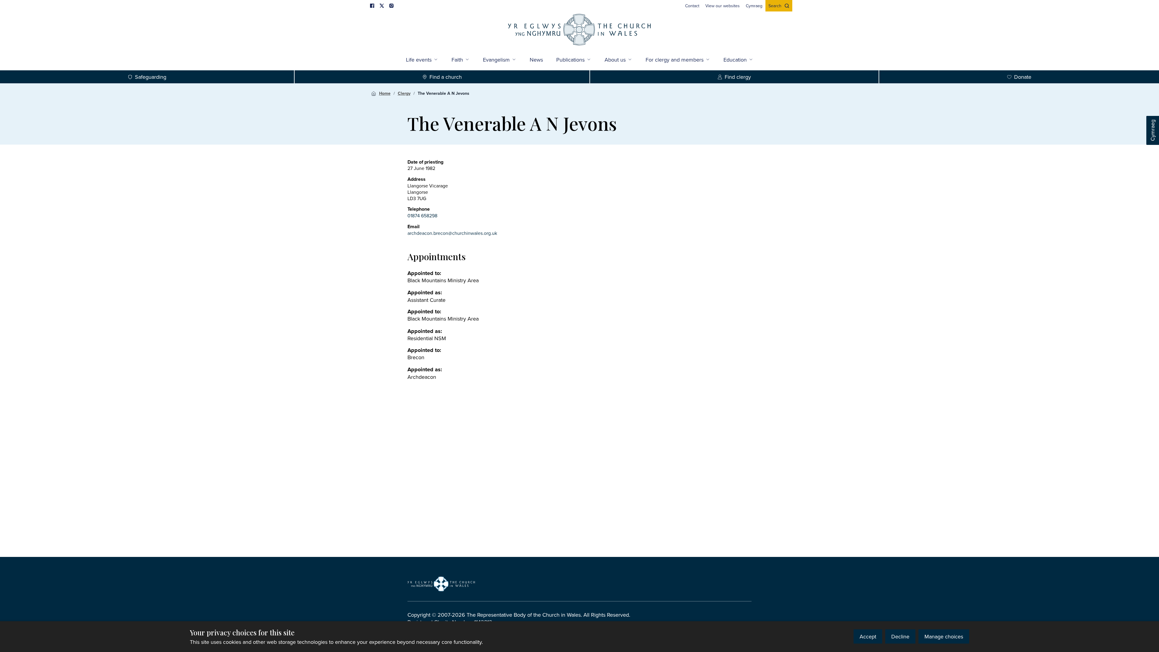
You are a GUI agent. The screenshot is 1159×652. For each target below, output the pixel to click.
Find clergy (738, 77)
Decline (900, 636)
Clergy (404, 93)
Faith (457, 59)
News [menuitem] (536, 59)
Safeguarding (150, 77)
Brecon (415, 357)
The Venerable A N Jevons (443, 93)
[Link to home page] (579, 30)
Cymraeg (1152, 130)
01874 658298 (422, 215)
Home (385, 93)
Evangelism (496, 59)
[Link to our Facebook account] (372, 5)
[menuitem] (692, 5)
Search (774, 6)
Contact (692, 6)
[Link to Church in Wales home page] (441, 583)
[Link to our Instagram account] (391, 5)
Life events (419, 59)
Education (735, 59)
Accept (868, 636)
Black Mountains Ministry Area (443, 280)
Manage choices (943, 636)
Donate (1022, 77)
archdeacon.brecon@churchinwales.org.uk (452, 233)
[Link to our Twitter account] (381, 5)
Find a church (445, 77)
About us (615, 59)
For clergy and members (675, 59)
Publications (570, 59)
